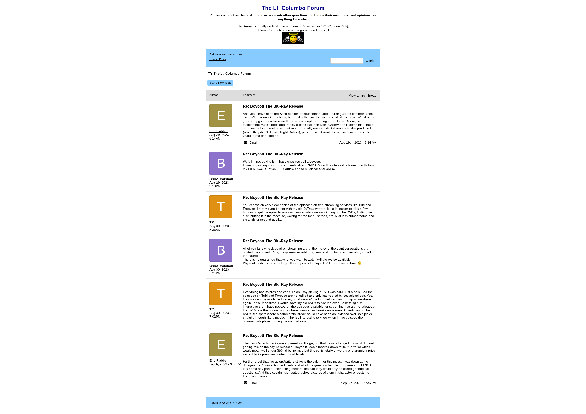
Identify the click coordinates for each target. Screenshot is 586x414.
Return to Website (220, 54)
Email (253, 142)
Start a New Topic (220, 82)
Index (238, 54)
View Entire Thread (363, 95)
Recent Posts (217, 59)
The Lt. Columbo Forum (232, 73)
